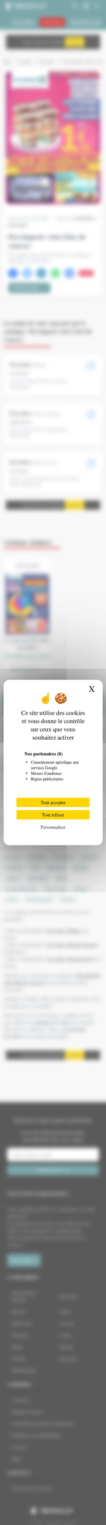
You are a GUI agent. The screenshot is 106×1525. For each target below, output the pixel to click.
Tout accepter (53, 802)
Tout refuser (53, 815)
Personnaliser (53, 827)
